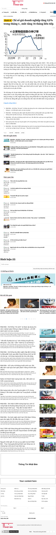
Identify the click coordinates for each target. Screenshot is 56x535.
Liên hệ (2, 496)
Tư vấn (3, 513)
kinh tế (11, 132)
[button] (18, 12)
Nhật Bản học (33, 12)
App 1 (14, 508)
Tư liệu (2, 493)
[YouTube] (54, 531)
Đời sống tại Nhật (18, 491)
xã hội (22, 132)
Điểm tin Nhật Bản (8, 16)
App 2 (42, 508)
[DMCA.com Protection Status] (10, 532)
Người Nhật (31, 496)
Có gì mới (43, 12)
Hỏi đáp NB (44, 493)
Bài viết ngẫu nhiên (10, 136)
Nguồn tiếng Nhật (10, 103)
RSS (30, 531)
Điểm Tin (24, 12)
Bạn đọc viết (45, 498)
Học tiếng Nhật (31, 493)
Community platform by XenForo (29, 525)
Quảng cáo (32, 513)
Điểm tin (16, 488)
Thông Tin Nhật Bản (28, 464)
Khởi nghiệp (45, 501)
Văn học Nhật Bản (32, 491)
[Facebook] (48, 531)
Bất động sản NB (46, 488)
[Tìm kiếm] (19, 8)
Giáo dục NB (45, 491)
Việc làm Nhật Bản (18, 496)
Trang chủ (6, 12)
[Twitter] (51, 531)
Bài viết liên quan (6, 295)
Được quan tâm (9, 177)
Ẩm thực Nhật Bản (32, 488)
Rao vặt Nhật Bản (32, 501)
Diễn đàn (14, 12)
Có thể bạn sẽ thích (7, 271)
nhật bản (17, 132)
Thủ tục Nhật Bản (18, 493)
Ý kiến (43, 496)
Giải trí (29, 498)
